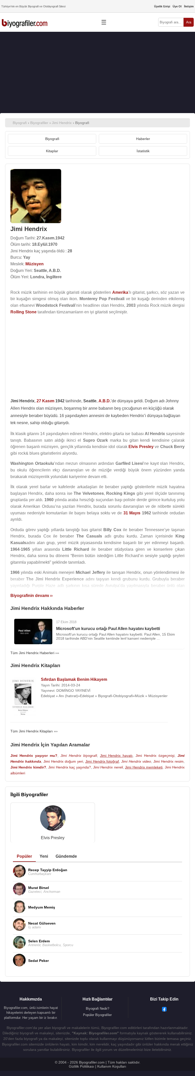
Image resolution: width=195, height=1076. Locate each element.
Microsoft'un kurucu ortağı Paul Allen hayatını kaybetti (108, 628)
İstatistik (143, 151)
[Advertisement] (97, 72)
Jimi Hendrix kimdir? (28, 767)
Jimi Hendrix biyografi (78, 756)
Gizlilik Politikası (81, 1066)
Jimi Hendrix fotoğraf (102, 761)
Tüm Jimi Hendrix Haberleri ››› (34, 653)
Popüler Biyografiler (97, 1015)
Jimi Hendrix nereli (108, 767)
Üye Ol (177, 6)
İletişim (189, 6)
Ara (188, 22)
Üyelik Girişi (162, 6)
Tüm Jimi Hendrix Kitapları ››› (34, 731)
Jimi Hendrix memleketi (143, 767)
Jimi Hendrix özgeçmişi (155, 756)
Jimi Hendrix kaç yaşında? (69, 767)
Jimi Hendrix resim (168, 761)
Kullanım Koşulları (111, 1066)
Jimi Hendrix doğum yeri (63, 761)
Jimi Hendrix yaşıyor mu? (33, 756)
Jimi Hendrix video (136, 761)
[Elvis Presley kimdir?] (53, 819)
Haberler (143, 139)
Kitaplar (52, 151)
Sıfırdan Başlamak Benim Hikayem (74, 679)
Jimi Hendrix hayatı (116, 756)
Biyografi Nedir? (97, 1008)
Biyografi (52, 139)
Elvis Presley (52, 838)
